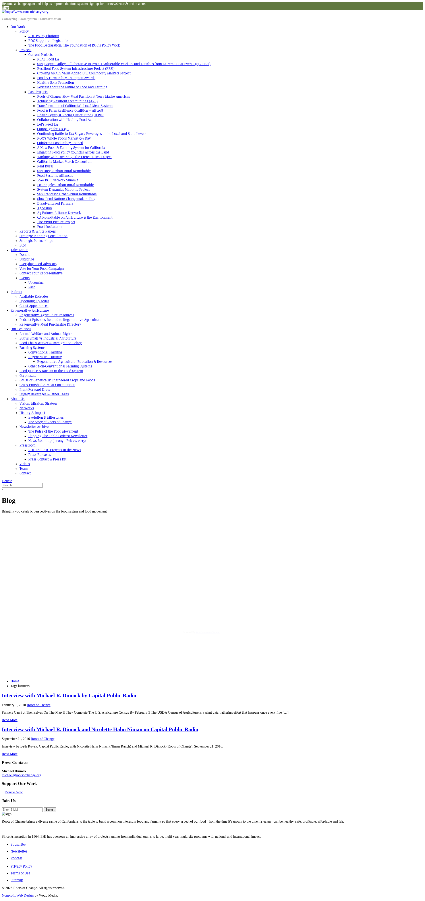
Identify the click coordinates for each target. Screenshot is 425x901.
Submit (49, 809)
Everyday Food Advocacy (38, 264)
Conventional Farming (45, 352)
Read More (9, 720)
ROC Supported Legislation (49, 40)
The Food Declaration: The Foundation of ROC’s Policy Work (74, 45)
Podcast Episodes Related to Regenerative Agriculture (60, 319)
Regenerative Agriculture (30, 310)
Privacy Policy (21, 866)
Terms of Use (20, 873)
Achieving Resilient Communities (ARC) (67, 101)
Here (5, 8)
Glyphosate (28, 375)
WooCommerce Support (208, 632)
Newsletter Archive (34, 426)
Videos (24, 464)
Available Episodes (33, 296)
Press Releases (39, 454)
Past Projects (38, 91)
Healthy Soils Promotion (55, 82)
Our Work (18, 26)
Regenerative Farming (45, 357)
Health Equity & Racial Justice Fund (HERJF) (70, 115)
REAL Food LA (48, 59)
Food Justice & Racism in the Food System (51, 371)
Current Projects (40, 54)
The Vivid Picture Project (56, 222)
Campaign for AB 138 (53, 129)
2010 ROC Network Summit (57, 180)
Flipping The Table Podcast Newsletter (57, 436)
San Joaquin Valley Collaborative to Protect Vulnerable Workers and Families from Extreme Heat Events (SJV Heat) (124, 64)
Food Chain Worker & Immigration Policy (50, 343)
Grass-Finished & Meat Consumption (47, 385)
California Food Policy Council (60, 143)
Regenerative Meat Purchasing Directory (50, 324)
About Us (18, 398)
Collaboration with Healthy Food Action (67, 119)
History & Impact (32, 412)
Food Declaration (50, 226)
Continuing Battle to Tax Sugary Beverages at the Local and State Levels (91, 133)
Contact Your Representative (41, 273)
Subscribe (27, 259)
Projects (25, 50)
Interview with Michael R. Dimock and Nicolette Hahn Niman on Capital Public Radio (100, 729)
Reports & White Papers (37, 231)
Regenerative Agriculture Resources (46, 315)
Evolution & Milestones (46, 417)
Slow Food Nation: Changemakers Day (66, 198)
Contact (25, 473)
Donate (24, 254)
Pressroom (27, 445)
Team (23, 468)
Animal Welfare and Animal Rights (45, 333)
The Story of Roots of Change (50, 422)
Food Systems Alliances (55, 175)
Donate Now (14, 792)
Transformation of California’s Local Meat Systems (75, 105)
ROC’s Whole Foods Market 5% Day (64, 138)
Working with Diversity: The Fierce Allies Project (74, 157)
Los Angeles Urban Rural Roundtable (65, 185)
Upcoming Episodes (34, 301)
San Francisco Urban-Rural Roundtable (67, 194)
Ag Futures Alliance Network (59, 212)
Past (31, 287)
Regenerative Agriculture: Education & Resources (74, 361)
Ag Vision (44, 208)
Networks (26, 408)
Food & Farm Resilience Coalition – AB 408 (70, 110)
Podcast (16, 291)
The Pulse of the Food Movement (53, 431)
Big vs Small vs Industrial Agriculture (48, 338)
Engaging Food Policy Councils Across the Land (73, 152)
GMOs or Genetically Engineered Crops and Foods (57, 380)
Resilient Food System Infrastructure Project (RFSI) (75, 68)
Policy (24, 31)
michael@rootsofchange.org (21, 775)
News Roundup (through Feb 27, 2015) (57, 440)
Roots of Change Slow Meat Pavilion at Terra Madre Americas (83, 96)
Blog (22, 245)
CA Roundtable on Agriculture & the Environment (74, 217)
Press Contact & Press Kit (47, 459)
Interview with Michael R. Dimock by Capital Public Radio (69, 695)
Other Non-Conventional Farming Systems (60, 366)
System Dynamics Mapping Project (63, 189)
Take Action (19, 250)
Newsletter (19, 851)
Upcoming (36, 282)
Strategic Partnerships (36, 240)
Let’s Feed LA (47, 124)
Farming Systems (32, 347)
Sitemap (17, 880)
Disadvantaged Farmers (55, 203)
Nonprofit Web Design (18, 895)
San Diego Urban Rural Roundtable (64, 171)
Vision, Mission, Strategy (38, 403)
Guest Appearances (33, 305)
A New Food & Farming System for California (71, 147)
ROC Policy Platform (43, 36)
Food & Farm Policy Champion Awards (66, 78)
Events (24, 278)
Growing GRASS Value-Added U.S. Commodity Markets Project (84, 73)
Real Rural (45, 166)
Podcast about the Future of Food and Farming (72, 87)
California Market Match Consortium (64, 161)
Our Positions (21, 329)
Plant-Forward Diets (34, 389)
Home (15, 681)
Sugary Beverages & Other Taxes (44, 394)
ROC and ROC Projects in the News (54, 450)
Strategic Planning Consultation (43, 236)
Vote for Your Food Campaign (41, 268)
